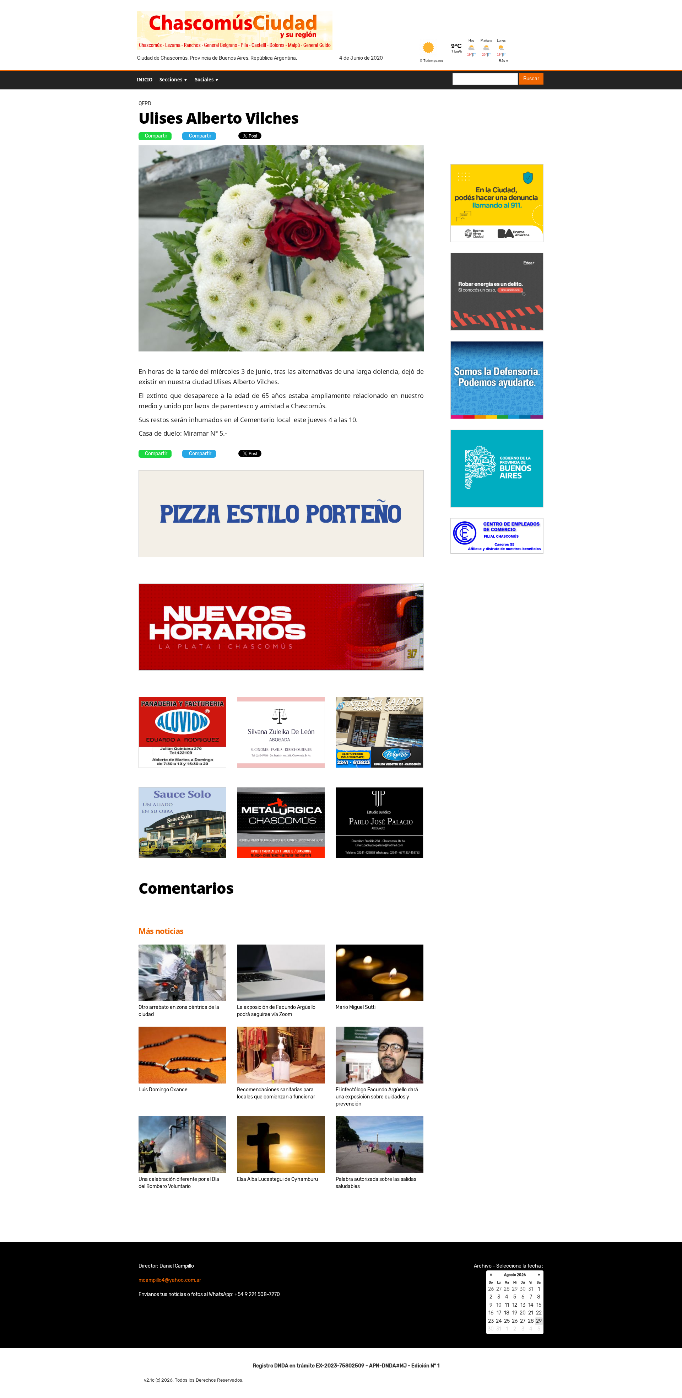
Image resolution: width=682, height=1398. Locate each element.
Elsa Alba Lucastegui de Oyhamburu (277, 1179)
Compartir (156, 136)
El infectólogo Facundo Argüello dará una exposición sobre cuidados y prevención (377, 1097)
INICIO (144, 79)
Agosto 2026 (515, 1275)
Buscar (531, 79)
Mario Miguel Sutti (355, 1007)
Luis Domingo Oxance (163, 1090)
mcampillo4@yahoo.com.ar (170, 1280)
